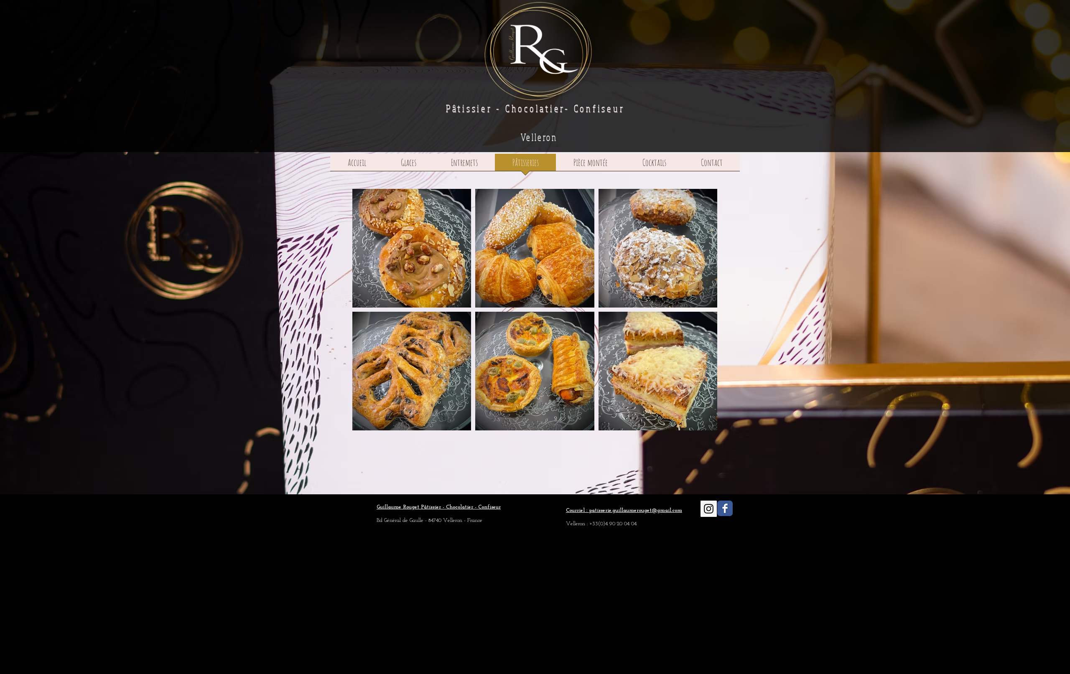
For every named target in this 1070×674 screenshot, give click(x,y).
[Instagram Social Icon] (709, 509)
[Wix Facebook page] (725, 508)
